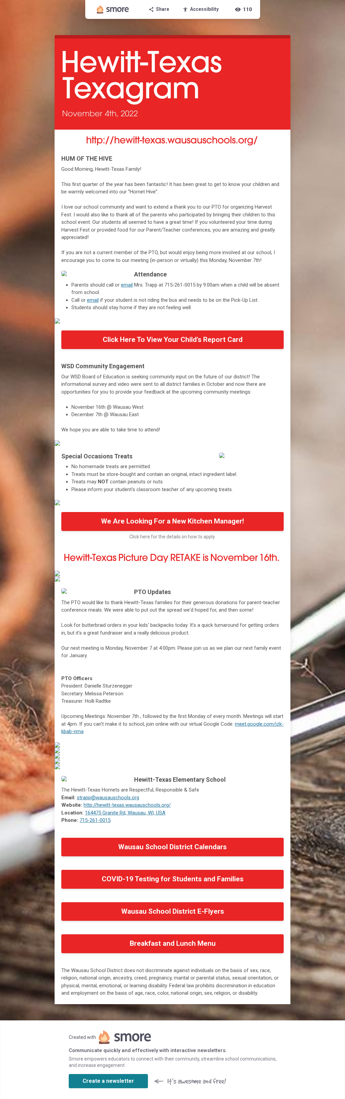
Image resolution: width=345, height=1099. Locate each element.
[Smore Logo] (112, 9)
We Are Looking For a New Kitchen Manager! (172, 521)
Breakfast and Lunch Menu (173, 943)
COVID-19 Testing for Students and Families (173, 879)
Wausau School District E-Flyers (172, 911)
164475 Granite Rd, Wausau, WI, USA (125, 813)
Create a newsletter (108, 1081)
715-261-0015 (95, 820)
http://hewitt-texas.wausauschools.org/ (127, 805)
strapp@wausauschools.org (108, 798)
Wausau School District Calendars (172, 847)
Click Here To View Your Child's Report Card (173, 340)
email (127, 285)
